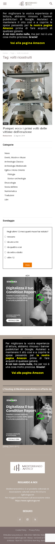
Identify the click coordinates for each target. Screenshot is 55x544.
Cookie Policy (21, 530)
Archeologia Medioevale (16, 165)
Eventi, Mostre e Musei (15, 157)
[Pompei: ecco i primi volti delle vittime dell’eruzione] (27, 93)
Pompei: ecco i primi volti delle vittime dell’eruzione (25, 130)
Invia (27, 265)
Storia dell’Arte (11, 187)
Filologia (11, 174)
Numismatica (11, 191)
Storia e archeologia (16, 178)
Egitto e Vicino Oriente (15, 170)
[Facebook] (20, 520)
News (6, 124)
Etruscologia (10, 182)
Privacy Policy (34, 530)
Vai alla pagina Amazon (27, 43)
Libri (6, 199)
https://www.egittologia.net (27, 500)
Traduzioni (9, 195)
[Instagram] (27, 519)
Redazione (7, 136)
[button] (4, 4)
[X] (35, 520)
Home (5, 53)
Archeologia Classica (14, 161)
